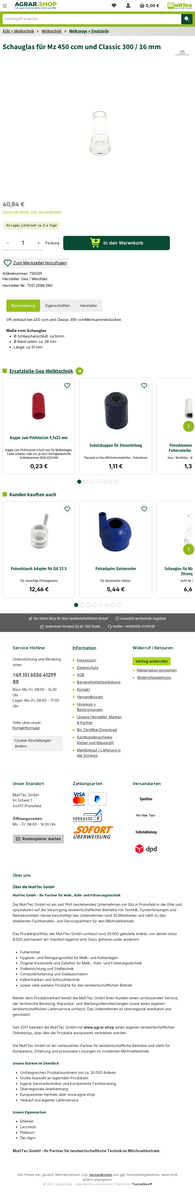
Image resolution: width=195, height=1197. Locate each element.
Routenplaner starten (41, 839)
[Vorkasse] (87, 816)
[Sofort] (93, 832)
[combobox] (92, 19)
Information (84, 647)
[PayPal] (97, 799)
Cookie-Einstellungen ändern (33, 743)
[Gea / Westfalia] (182, 52)
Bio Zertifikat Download (97, 730)
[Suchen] (186, 19)
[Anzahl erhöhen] (39, 243)
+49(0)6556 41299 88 (139, 626)
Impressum (86, 660)
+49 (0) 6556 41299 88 (34, 678)
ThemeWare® (141, 1184)
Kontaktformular (26, 728)
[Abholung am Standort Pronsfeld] (146, 832)
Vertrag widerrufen (152, 661)
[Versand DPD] (146, 849)
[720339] (100, 131)
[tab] (23, 306)
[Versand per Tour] (146, 816)
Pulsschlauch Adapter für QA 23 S (39, 568)
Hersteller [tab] (88, 305)
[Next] (188, 426)
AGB (80, 675)
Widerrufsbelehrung (154, 677)
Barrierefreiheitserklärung (98, 682)
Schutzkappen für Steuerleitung (116, 445)
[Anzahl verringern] (7, 243)
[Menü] (5, 5)
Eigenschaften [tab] (57, 305)
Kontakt (83, 689)
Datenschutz (88, 667)
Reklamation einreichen (157, 670)
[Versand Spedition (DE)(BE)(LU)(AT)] (146, 799)
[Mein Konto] (128, 5)
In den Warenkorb (123, 243)
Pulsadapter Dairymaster (115, 568)
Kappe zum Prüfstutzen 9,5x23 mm (39, 437)
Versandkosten (90, 697)
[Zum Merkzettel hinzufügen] (67, 386)
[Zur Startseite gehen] (36, 5)
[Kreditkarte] (79, 799)
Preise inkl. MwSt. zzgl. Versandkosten (32, 212)
